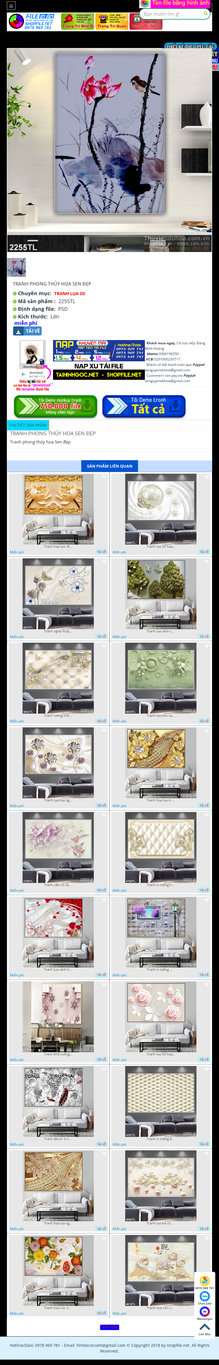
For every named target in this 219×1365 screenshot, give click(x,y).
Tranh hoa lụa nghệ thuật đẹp (58, 1223)
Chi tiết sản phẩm (28, 425)
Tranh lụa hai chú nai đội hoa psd (161, 1223)
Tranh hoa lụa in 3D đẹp (161, 800)
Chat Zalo (205, 1303)
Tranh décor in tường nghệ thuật (58, 1139)
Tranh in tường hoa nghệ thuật (161, 885)
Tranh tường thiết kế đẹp (58, 716)
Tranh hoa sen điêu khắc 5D (58, 547)
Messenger (205, 1319)
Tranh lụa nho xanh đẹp (161, 716)
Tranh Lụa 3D (69, 293)
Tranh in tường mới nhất (161, 970)
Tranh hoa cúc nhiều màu (58, 1308)
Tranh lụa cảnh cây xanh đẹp (161, 631)
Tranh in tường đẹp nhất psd (161, 1139)
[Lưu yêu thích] (104, 477)
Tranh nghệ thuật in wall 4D (58, 631)
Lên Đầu (205, 1334)
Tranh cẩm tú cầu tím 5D (58, 885)
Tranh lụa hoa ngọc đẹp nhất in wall (58, 800)
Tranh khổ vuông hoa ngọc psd (58, 1054)
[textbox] (174, 14)
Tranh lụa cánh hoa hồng (58, 970)
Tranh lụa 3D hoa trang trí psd (161, 547)
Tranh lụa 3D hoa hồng (161, 1054)
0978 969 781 (204, 1288)
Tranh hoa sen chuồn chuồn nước (161, 1308)
